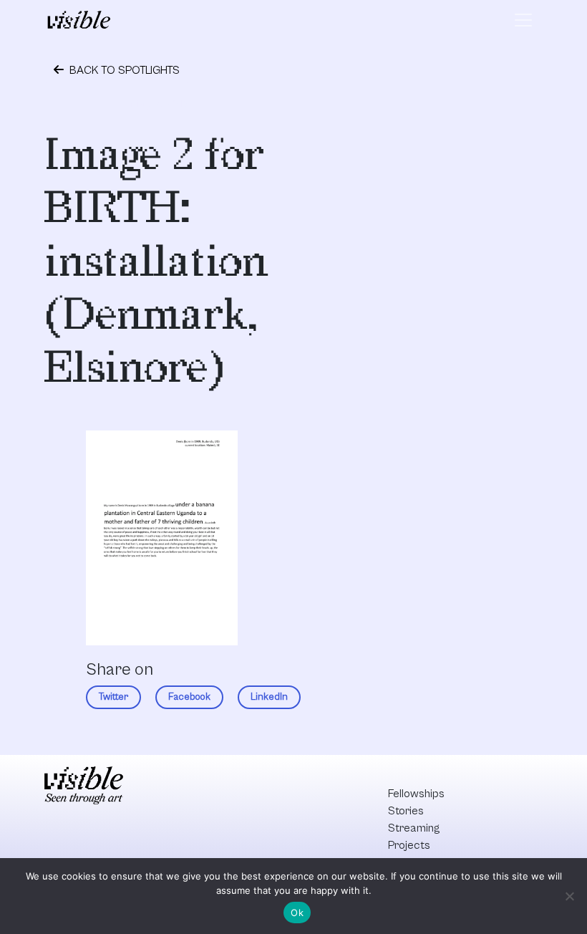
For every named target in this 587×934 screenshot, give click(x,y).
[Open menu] (523, 20)
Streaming (414, 828)
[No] (569, 896)
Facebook (189, 697)
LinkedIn (269, 697)
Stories (406, 810)
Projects (409, 845)
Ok (297, 912)
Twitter (113, 697)
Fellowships (416, 793)
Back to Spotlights (123, 70)
